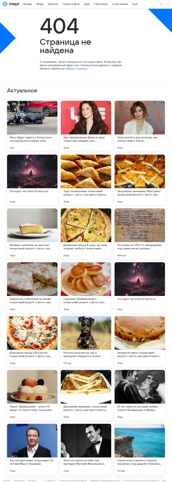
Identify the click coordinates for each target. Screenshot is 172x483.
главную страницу (76, 68)
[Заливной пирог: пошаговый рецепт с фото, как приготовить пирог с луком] (140, 341)
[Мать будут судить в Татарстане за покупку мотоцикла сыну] (32, 126)
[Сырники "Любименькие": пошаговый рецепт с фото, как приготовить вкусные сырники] (86, 287)
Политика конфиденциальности (105, 480)
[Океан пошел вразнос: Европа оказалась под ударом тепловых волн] (140, 449)
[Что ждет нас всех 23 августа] (32, 180)
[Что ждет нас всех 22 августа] (140, 287)
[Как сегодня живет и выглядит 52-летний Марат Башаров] (32, 449)
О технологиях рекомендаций (72, 480)
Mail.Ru (6, 480)
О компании (19, 480)
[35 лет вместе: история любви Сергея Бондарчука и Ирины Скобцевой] (140, 395)
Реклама (31, 480)
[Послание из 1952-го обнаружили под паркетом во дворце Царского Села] (140, 233)
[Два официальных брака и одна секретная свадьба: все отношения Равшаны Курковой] (86, 126)
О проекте (50, 480)
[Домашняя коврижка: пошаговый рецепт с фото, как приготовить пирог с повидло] (86, 395)
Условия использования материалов (141, 480)
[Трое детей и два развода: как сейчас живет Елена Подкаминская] (140, 126)
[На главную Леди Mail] (13, 4)
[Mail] (5, 4)
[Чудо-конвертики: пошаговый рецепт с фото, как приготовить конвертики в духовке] (86, 180)
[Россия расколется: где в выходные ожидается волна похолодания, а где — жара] (86, 341)
